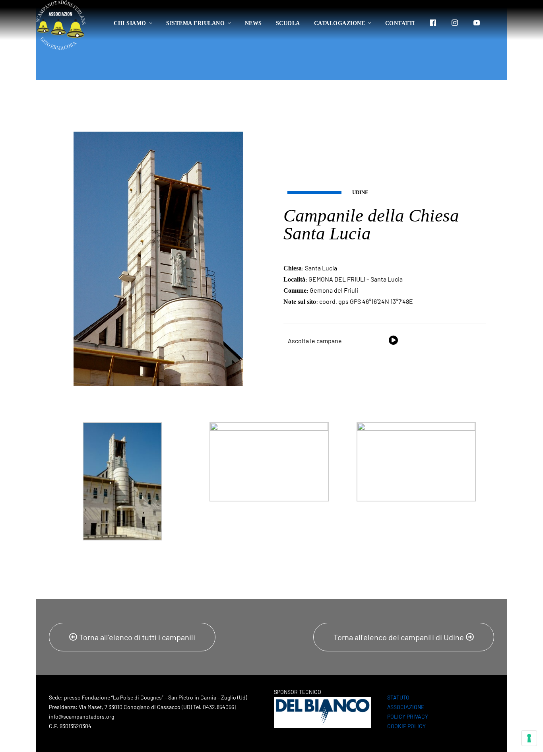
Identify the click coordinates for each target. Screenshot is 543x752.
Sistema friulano (195, 23)
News (253, 23)
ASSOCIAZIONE (405, 706)
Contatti (400, 23)
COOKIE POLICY (406, 726)
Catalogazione (339, 23)
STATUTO (398, 697)
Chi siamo (130, 23)
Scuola (288, 23)
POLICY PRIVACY (407, 716)
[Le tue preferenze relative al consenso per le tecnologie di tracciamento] (529, 738)
